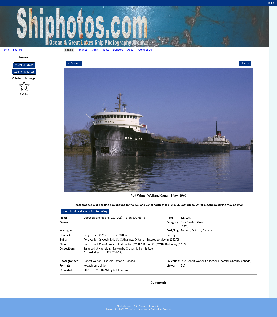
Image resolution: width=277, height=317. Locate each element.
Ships (94, 49)
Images (82, 49)
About (130, 49)
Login (271, 3)
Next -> (245, 63)
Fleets (105, 49)
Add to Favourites (24, 71)
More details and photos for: (85, 211)
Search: (18, 49)
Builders (118, 49)
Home (5, 49)
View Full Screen (24, 65)
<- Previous (74, 63)
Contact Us (145, 49)
